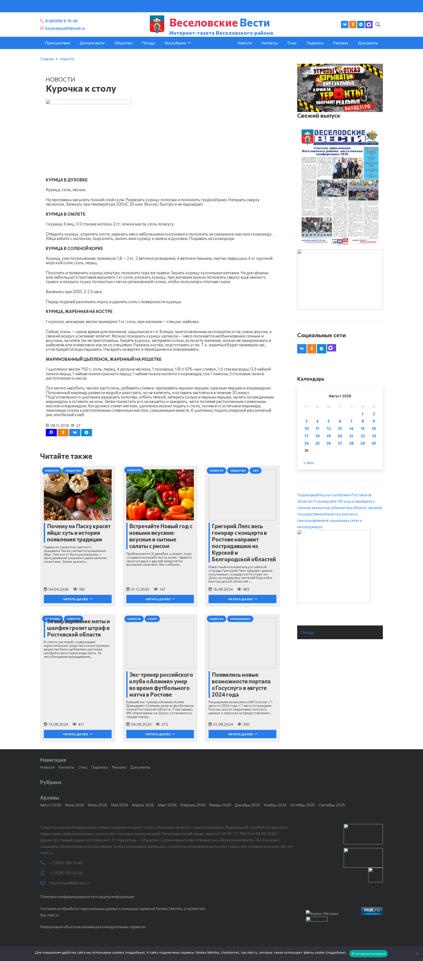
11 (317, 428)
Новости (67, 59)
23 (374, 436)
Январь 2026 (220, 805)
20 (340, 436)
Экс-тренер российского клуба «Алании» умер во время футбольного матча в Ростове (161, 684)
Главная (47, 59)
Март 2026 (167, 805)
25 (317, 443)
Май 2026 (119, 805)
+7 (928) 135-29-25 (66, 873)
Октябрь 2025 (302, 805)
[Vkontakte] (344, 24)
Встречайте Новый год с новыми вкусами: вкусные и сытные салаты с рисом (160, 536)
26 (328, 443)
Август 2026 (50, 805)
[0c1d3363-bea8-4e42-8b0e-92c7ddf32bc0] (340, 566)
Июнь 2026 (97, 805)
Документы (140, 767)
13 (340, 428)
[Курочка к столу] (88, 102)
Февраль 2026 (192, 805)
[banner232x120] (363, 834)
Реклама (119, 767)
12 (329, 428)
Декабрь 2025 (247, 805)
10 (307, 428)
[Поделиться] (74, 432)
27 (340, 443)
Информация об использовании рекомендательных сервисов (92, 926)
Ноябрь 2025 (275, 805)
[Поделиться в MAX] (51, 432)
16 (374, 428)
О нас (82, 767)
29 (362, 443)
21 (351, 436)
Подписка (99, 767)
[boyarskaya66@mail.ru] (45, 883)
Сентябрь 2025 (332, 805)
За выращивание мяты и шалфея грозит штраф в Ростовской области (78, 628)
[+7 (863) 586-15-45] (45, 863)
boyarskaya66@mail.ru (69, 883)
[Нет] (416, 953)
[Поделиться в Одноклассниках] (63, 432)
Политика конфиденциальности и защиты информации (87, 896)
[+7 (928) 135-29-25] (45, 873)
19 (329, 436)
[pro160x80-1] (363, 858)
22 (363, 436)
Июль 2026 (74, 805)
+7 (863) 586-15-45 (66, 863)
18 (318, 436)
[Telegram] (360, 24)
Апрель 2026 (143, 805)
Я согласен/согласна (369, 954)
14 (351, 428)
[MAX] (369, 24)
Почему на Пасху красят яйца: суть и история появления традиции (79, 533)
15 (363, 428)
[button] (378, 24)
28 (351, 443)
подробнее (135, 952)
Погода (307, 632)
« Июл (309, 463)
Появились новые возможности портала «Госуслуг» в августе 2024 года (241, 684)
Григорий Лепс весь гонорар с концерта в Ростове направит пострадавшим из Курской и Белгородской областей (244, 542)
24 (306, 443)
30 (374, 443)
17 (306, 436)
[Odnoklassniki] (352, 24)
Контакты (66, 767)
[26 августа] (340, 187)
